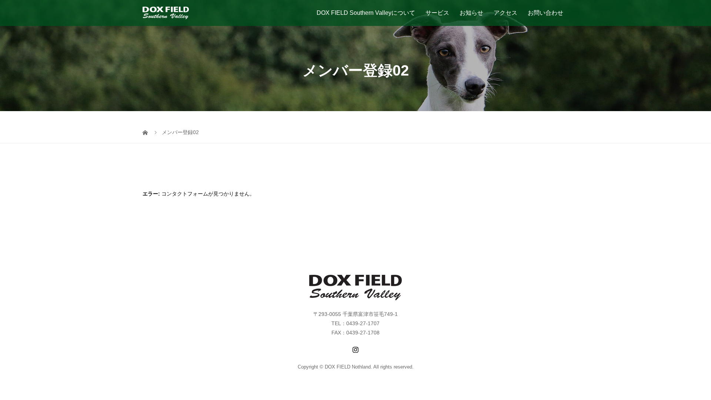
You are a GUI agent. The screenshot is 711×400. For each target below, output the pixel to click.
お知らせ (471, 13)
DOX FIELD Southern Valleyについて (366, 13)
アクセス (505, 13)
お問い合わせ (545, 13)
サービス (437, 13)
